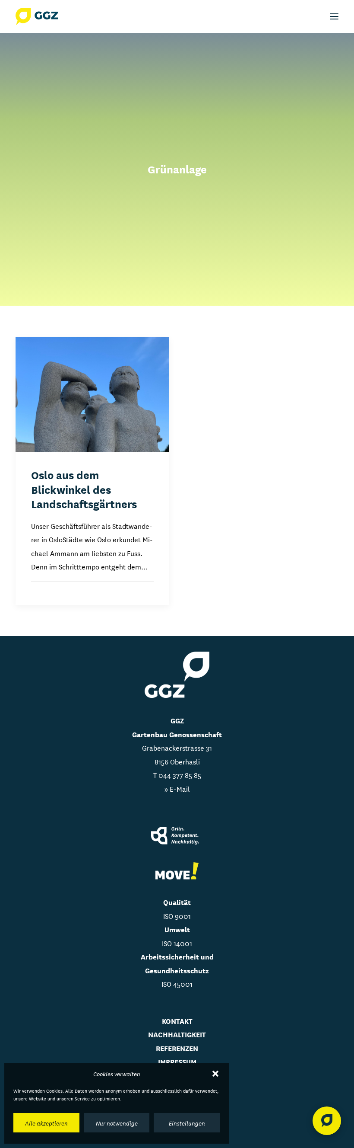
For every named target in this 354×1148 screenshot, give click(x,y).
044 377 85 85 (179, 774)
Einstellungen (187, 1123)
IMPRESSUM (177, 1061)
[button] (215, 1073)
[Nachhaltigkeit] (177, 836)
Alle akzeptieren (46, 1123)
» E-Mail (177, 788)
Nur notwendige (117, 1123)
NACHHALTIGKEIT (177, 1034)
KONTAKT (177, 1020)
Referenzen (177, 1047)
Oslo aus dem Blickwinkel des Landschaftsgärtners (84, 489)
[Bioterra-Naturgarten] (177, 871)
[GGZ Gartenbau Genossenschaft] (37, 16)
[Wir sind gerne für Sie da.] (327, 1120)
